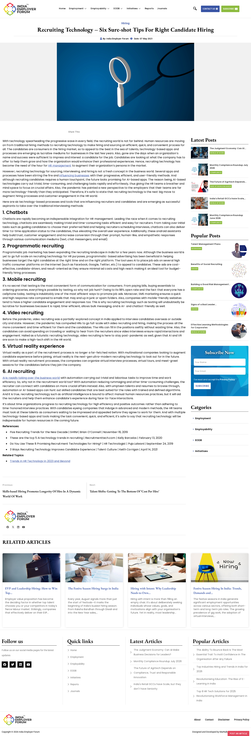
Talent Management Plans (205, 244)
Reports (149, 8)
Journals (162, 8)
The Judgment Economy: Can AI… (228, 148)
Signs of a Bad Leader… (204, 304)
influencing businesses (74, 175)
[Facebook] (5, 664)
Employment (76, 8)
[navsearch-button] (196, 8)
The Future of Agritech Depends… (228, 181)
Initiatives (132, 8)
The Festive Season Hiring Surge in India (93, 588)
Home (62, 8)
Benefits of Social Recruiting (206, 264)
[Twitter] (13, 664)
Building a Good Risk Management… (210, 284)
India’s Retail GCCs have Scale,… (228, 198)
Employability (98, 8)
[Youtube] (28, 664)
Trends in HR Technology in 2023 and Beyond (40, 461)
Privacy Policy (227, 379)
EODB (117, 8)
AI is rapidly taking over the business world (31, 378)
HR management (59, 166)
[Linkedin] (20, 664)
